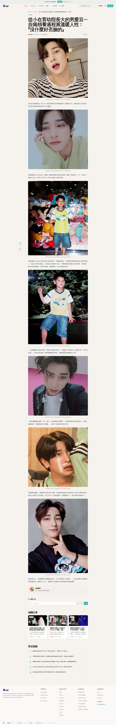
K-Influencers (44, 695)
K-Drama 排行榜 (82, 701)
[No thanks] (70, 1)
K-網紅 (62, 5)
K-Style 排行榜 (82, 706)
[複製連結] (20, 249)
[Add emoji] (81, 603)
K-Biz (60, 712)
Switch (59, 1)
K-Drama (33, 5)
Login (98, 692)
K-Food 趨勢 (81, 703)
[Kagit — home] (6, 5)
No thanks (66, 1)
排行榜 (55, 5)
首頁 (60, 692)
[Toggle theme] (105, 5)
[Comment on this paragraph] (90, 40)
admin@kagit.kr (101, 704)
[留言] (20, 243)
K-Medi (61, 715)
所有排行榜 (81, 692)
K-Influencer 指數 (82, 709)
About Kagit (44, 692)
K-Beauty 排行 (82, 698)
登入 (111, 6)
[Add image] (78, 603)
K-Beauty (41, 5)
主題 (47, 5)
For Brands (43, 698)
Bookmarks (100, 695)
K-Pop (26, 5)
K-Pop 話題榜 (81, 695)
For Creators (44, 701)
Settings (99, 698)
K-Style (61, 709)
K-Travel (61, 706)
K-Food (61, 703)
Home (29, 12)
